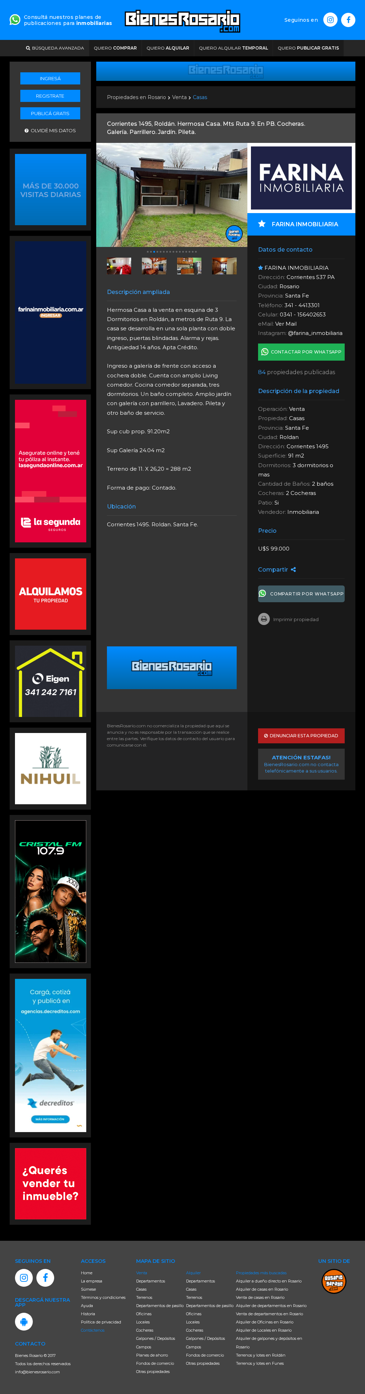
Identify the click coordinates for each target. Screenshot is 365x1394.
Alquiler (193, 1272)
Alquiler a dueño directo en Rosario (269, 1281)
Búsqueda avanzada (57, 48)
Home (86, 1272)
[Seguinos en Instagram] (330, 19)
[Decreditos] (50, 1055)
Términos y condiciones (103, 1297)
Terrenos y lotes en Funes (260, 1363)
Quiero (115, 48)
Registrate (50, 96)
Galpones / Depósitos (155, 1338)
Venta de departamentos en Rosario (269, 1313)
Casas (200, 97)
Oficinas (143, 1313)
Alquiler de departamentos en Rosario (271, 1305)
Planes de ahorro (152, 1355)
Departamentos (150, 1281)
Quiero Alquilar (233, 48)
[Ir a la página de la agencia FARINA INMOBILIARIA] (301, 178)
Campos (143, 1346)
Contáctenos (92, 1330)
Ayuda (87, 1305)
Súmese (88, 1289)
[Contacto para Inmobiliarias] (15, 19)
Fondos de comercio (155, 1363)
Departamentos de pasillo (160, 1305)
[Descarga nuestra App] (24, 1322)
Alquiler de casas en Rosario (262, 1289)
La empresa (91, 1281)
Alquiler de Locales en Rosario (264, 1330)
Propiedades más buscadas (261, 1272)
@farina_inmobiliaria (315, 333)
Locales (143, 1322)
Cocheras (144, 1330)
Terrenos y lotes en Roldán (261, 1355)
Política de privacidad (101, 1322)
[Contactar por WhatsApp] (50, 189)
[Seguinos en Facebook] (348, 20)
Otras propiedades (153, 1371)
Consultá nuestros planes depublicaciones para (68, 20)
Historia (88, 1313)
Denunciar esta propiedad (303, 735)
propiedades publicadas (296, 372)
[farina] (50, 312)
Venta (179, 97)
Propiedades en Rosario (136, 97)
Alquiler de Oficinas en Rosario (264, 1322)
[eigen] (50, 680)
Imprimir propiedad (296, 619)
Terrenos (144, 1297)
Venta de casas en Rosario (260, 1297)
